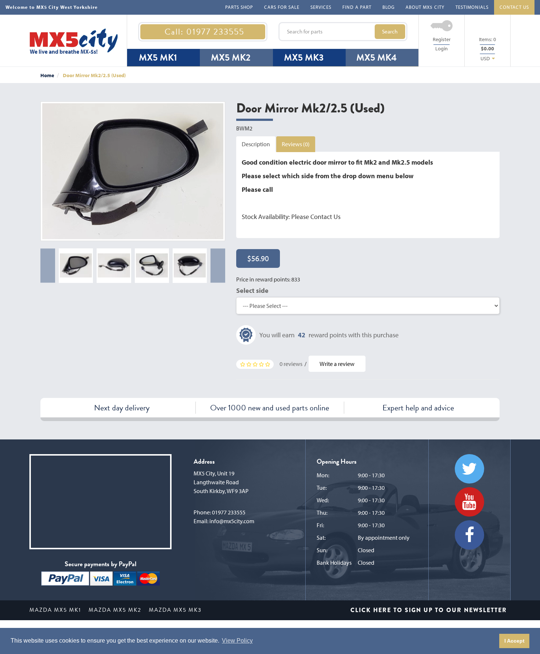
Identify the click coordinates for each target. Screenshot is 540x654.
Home (47, 75)
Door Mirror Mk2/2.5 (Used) (94, 75)
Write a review (337, 363)
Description (256, 144)
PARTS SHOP (239, 7)
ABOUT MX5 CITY (425, 7)
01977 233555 (228, 512)
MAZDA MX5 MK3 (175, 610)
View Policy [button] (237, 640)
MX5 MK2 (231, 57)
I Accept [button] (514, 641)
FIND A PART (356, 7)
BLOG (388, 7)
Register (442, 39)
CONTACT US (514, 7)
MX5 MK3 (304, 57)
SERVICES (320, 7)
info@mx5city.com (231, 521)
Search (389, 31)
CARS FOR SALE (281, 7)
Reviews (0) (296, 144)
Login (441, 48)
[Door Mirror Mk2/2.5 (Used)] (132, 171)
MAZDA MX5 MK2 (115, 610)
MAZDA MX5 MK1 (55, 610)
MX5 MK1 (158, 57)
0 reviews (291, 363)
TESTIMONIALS (472, 7)
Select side (252, 290)
